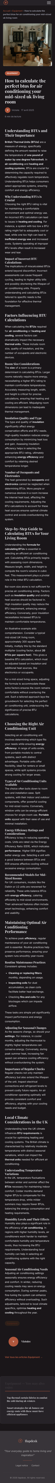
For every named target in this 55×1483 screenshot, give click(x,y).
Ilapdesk (31, 1441)
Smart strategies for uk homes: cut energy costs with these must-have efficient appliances (25, 1411)
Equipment (17, 11)
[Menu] (49, 2)
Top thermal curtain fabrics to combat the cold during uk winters (27, 1399)
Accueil (6, 11)
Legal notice (22, 1465)
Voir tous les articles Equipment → (24, 1357)
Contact (35, 1465)
